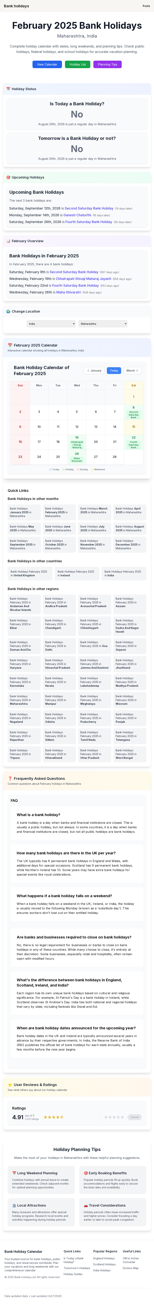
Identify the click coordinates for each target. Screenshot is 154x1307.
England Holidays (104, 1258)
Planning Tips (107, 64)
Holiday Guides (73, 1274)
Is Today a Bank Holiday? (74, 1260)
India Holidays (102, 1270)
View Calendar (47, 64)
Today (114, 370)
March (131, 370)
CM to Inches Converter (131, 1260)
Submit (135, 1117)
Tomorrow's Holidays (77, 1268)
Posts (146, 6)
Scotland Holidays (104, 1264)
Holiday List (77, 64)
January (96, 370)
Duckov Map (131, 1268)
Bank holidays (16, 6)
